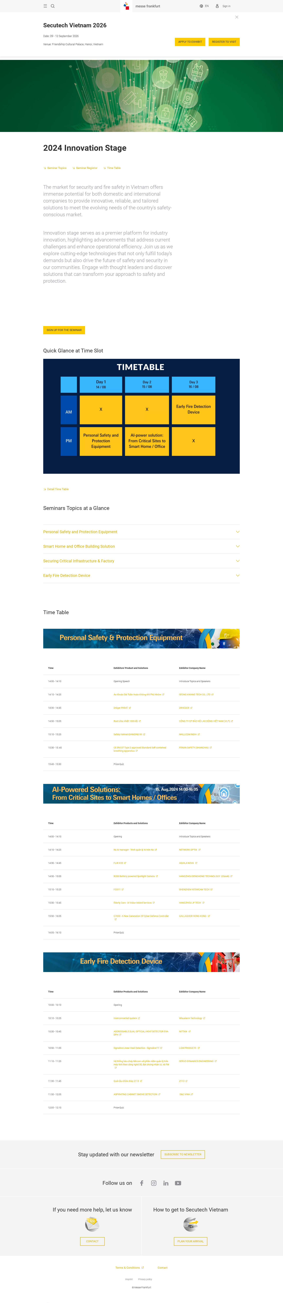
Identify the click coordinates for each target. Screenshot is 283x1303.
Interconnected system (125, 1018)
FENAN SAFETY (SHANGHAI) (194, 747)
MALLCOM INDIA (188, 734)
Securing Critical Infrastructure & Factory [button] (78, 561)
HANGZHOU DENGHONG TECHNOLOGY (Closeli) (204, 876)
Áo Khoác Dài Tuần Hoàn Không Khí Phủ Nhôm (137, 694)
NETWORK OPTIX (188, 849)
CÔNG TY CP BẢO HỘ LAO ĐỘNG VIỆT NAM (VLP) (204, 721)
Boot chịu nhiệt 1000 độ (126, 721)
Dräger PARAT (121, 708)
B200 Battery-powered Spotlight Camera (134, 876)
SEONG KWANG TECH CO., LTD (194, 694)
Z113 (181, 1081)
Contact (92, 1241)
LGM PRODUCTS (188, 1048)
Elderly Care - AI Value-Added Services (133, 902)
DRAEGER (184, 708)
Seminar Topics (56, 168)
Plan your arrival (191, 1241)
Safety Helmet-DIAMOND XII (128, 734)
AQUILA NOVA (186, 863)
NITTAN (183, 1031)
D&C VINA (184, 1094)
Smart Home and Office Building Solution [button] (79, 546)
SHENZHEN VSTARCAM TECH (194, 889)
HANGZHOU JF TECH (190, 902)
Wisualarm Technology (190, 1018)
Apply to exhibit (190, 41)
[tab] (141, 532)
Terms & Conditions (128, 1267)
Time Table (114, 168)
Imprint (129, 1279)
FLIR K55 (118, 863)
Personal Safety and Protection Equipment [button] (80, 532)
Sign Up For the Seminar (64, 330)
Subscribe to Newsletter (182, 1154)
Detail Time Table (58, 489)
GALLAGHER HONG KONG (193, 916)
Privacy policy (145, 1279)
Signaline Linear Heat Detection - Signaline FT (136, 1048)
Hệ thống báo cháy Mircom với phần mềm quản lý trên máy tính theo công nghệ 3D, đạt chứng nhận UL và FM (141, 1063)
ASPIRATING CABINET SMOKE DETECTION (135, 1094)
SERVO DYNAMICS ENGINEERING (196, 1061)
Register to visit (224, 41)
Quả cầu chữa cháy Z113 (126, 1081)
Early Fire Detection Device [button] (66, 575)
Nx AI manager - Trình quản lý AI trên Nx (134, 849)
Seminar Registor (86, 168)
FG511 (117, 889)
